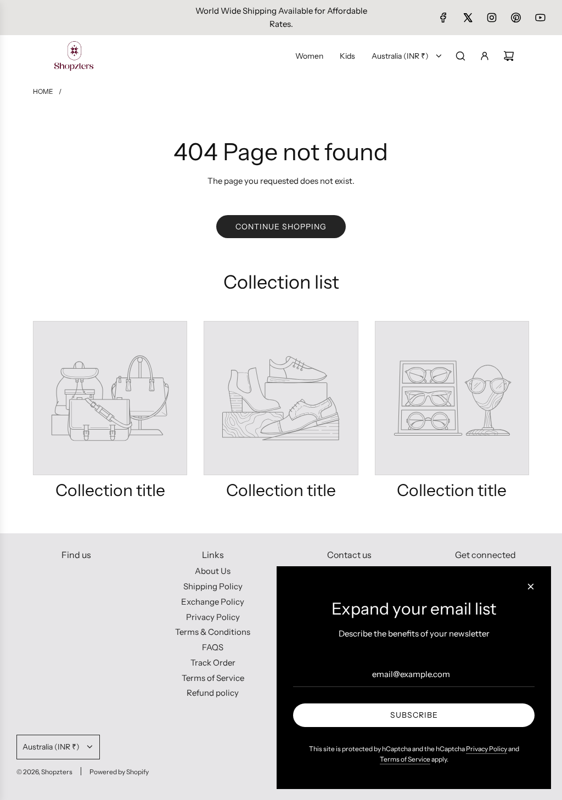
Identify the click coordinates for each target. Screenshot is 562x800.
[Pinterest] (516, 17)
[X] (468, 17)
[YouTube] (540, 17)
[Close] (531, 586)
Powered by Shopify (119, 772)
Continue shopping (281, 227)
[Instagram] (492, 17)
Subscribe (414, 715)
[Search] (460, 56)
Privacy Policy (486, 749)
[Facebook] (443, 17)
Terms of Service (405, 759)
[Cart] (509, 56)
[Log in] (485, 56)
